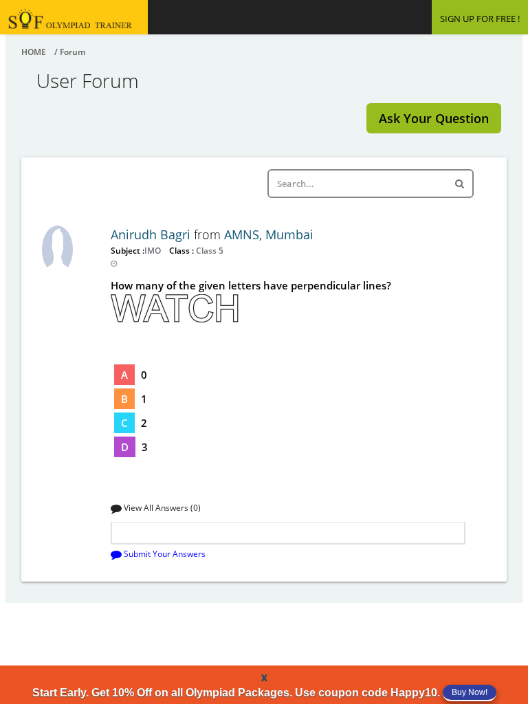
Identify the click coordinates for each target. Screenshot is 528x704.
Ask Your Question (434, 118)
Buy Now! (469, 692)
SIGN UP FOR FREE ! (480, 18)
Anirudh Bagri (152, 234)
